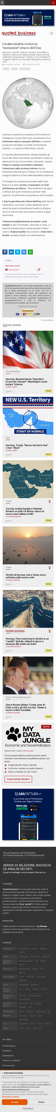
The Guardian (13, 371)
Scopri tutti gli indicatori (18, 779)
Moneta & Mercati (7, 962)
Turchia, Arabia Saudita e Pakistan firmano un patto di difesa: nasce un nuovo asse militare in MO (25, 511)
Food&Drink (23, 1024)
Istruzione (30, 977)
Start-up (22, 972)
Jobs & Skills (8, 977)
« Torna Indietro (47, 320)
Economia (7, 949)
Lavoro (21, 977)
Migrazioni (46, 957)
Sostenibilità (24, 985)
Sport (5, 1028)
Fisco (21, 989)
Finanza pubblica (6, 990)
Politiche (35, 989)
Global (48, 391)
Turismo (48, 1024)
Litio (30, 1007)
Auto (40, 1016)
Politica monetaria (26, 961)
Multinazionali (24, 969)
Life (4, 1024)
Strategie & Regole (8, 996)
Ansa (8, 501)
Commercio (35, 957)
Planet (6, 984)
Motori (28, 1028)
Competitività (24, 949)
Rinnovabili (23, 1003)
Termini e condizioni (11, 1060)
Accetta (14, 1102)
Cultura (40, 1024)
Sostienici (6, 1051)
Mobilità (6, 1016)
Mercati (22, 964)
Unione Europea (35, 996)
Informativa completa (10, 1097)
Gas (31, 1003)
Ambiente (34, 985)
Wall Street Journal (12, 266)
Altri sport (37, 1028)
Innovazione (8, 1011)
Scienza (30, 1011)
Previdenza (23, 980)
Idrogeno (38, 1003)
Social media (40, 1011)
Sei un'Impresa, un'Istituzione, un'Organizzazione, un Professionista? (23, 854)
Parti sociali (40, 977)
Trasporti (32, 1016)
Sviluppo (43, 949)
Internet (22, 1011)
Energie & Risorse (7, 1004)
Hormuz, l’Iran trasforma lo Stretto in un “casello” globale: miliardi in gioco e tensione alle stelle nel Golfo (27, 641)
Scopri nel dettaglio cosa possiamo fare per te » (24, 872)
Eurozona (22, 996)
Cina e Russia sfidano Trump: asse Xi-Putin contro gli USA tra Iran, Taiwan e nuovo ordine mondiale (26, 707)
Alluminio (22, 1007)
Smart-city (23, 1016)
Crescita (34, 949)
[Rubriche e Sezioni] (2, 2)
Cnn (8, 437)
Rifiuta (41, 1102)
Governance (23, 957)
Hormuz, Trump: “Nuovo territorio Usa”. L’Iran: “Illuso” (27, 446)
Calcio (21, 1028)
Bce (36, 961)
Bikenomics (23, 1019)
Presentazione (8, 1046)
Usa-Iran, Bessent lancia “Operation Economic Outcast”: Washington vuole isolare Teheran (26, 382)
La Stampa (42, 926)
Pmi (42, 969)
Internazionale (24, 999)
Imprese (35, 969)
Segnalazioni (8, 1056)
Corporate (7, 969)
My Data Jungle (28, 751)
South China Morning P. (18, 697)
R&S (49, 1011)
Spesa (27, 989)
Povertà (22, 952)
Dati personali (8, 1065)
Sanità (32, 1024)
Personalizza (28, 1108)
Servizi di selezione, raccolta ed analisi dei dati (27, 867)
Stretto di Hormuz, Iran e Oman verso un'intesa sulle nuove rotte (26, 576)
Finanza (44, 989)
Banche (43, 961)
